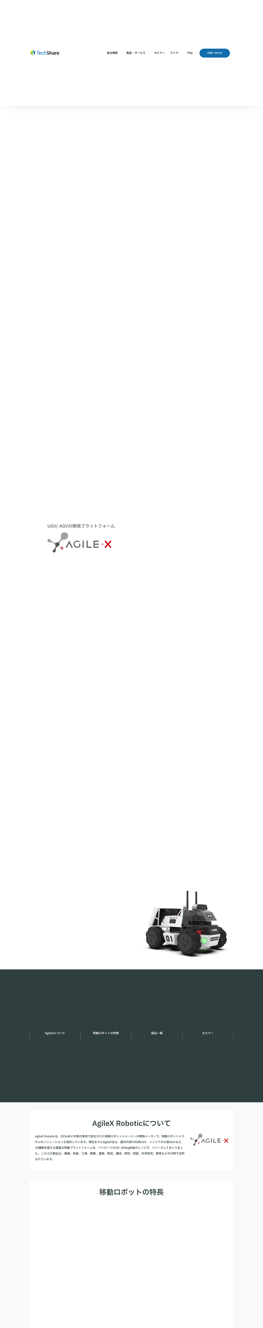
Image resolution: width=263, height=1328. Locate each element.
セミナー (159, 53)
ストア (174, 53)
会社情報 (112, 53)
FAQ (190, 53)
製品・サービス (135, 53)
